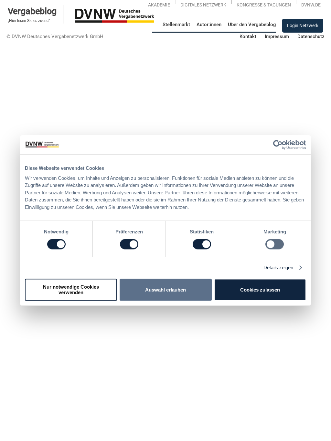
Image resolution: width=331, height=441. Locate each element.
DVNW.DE (311, 4)
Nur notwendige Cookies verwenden (71, 289)
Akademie (159, 4)
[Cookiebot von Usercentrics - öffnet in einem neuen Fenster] (278, 144)
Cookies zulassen (260, 289)
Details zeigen (278, 268)
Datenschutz (311, 36)
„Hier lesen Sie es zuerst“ (29, 20)
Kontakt (248, 36)
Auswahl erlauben (165, 289)
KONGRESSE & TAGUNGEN (264, 4)
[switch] (129, 244)
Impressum (277, 36)
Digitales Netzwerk (203, 4)
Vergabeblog (32, 11)
